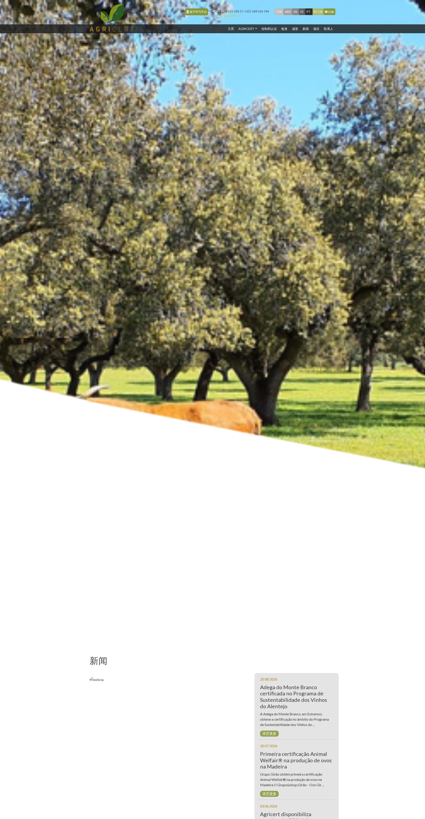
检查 (284, 29)
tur (279, 12)
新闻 (306, 29)
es (301, 12)
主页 (232, 29)
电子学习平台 (198, 12)
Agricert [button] (246, 29)
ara (288, 12)
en (295, 12)
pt (308, 12)
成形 (295, 29)
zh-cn (317, 12)
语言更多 (269, 733)
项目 (316, 29)
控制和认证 (269, 29)
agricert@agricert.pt (225, 15)
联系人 (328, 29)
